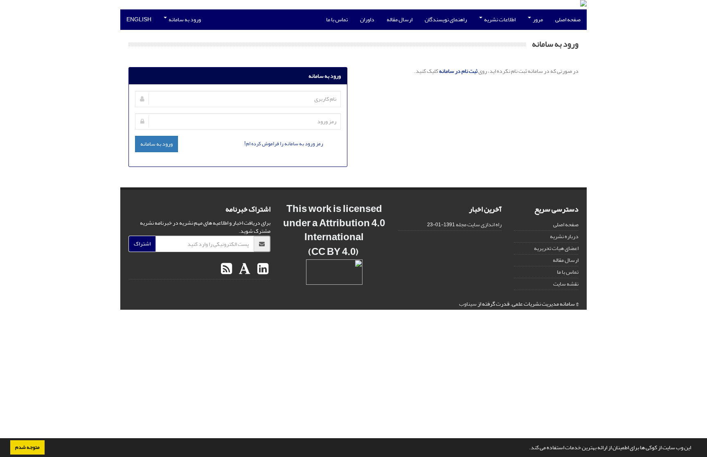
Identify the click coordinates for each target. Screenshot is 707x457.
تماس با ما (337, 19)
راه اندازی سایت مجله (479, 224)
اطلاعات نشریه (499, 19)
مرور (537, 19)
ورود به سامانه (184, 19)
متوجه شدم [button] (27, 447)
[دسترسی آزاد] (359, 251)
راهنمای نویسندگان (446, 19)
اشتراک (142, 243)
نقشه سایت (566, 283)
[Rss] (226, 269)
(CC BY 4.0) (333, 251)
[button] (527, 448)
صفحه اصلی (568, 19)
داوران (367, 19)
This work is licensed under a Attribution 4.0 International (334, 223)
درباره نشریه (564, 236)
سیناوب (468, 303)
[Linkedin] (261, 269)
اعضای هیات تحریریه (556, 248)
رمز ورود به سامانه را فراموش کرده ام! (283, 143)
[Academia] (243, 269)
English (138, 19)
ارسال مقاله (399, 19)
